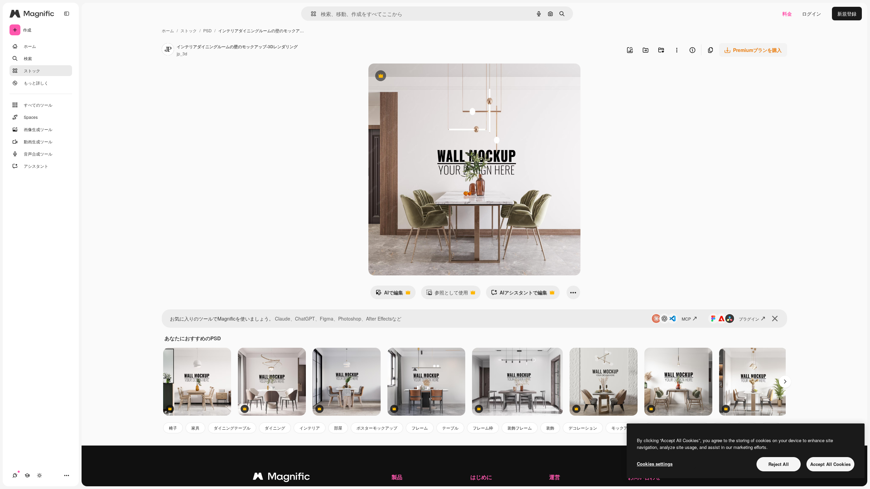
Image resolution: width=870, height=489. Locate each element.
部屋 (338, 428)
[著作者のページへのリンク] (168, 50)
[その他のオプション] (676, 50)
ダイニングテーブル (232, 428)
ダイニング (275, 428)
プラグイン (749, 319)
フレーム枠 (483, 428)
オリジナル (415, 76)
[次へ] (785, 382)
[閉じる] (775, 318)
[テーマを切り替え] (39, 475)
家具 (195, 428)
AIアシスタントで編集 (519, 294)
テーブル (450, 428)
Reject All (778, 464)
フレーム (420, 428)
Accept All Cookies (830, 464)
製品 (397, 477)
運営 (554, 477)
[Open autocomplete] (310, 13)
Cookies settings (655, 463)
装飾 (550, 428)
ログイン (811, 13)
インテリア (309, 428)
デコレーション (583, 428)
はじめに (481, 477)
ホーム (168, 30)
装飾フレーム (519, 428)
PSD (207, 30)
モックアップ (623, 428)
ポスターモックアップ (376, 428)
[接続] (15, 475)
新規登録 (846, 13)
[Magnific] (281, 478)
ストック (188, 30)
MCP (686, 319)
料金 (787, 13)
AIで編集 (389, 294)
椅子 (173, 428)
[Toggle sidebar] (66, 13)
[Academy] (27, 475)
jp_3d (182, 53)
